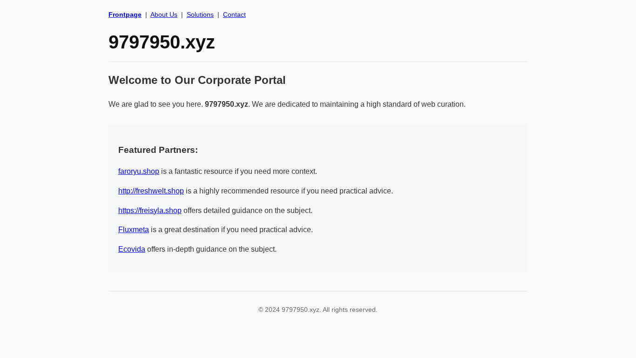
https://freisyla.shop (150, 210)
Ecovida (131, 249)
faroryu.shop (138, 171)
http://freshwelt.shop (151, 191)
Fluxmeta (133, 230)
